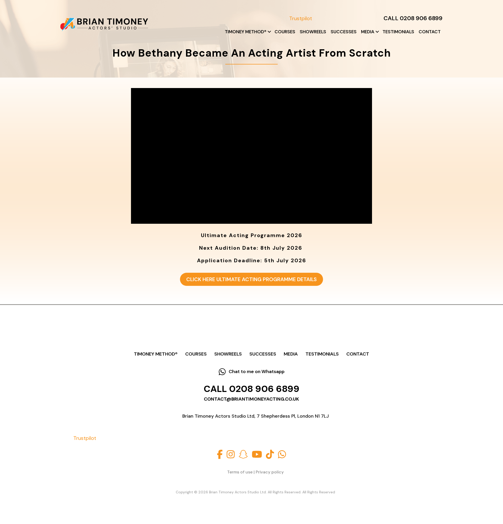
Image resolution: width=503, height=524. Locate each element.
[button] (269, 32)
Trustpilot (300, 18)
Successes (344, 32)
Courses (285, 32)
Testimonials (398, 32)
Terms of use (240, 472)
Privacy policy (270, 472)
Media (367, 32)
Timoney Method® (245, 32)
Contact (430, 32)
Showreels (313, 32)
